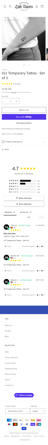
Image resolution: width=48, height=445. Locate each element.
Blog (6, 336)
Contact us (9, 385)
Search (7, 380)
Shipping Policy (11, 368)
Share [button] (6, 149)
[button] (5, 6)
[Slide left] (18, 65)
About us (8, 325)
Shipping (13, 92)
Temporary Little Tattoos (23, 433)
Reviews (8, 331)
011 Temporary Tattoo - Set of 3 (16, 240)
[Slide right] (29, 65)
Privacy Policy (10, 363)
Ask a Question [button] (25, 204)
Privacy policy (26, 436)
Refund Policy (10, 374)
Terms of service (39, 436)
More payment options (24, 123)
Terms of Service (11, 357)
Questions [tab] (24, 212)
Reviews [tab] (8, 212)
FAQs (7, 352)
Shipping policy (25, 440)
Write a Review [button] (25, 198)
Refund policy (15, 436)
